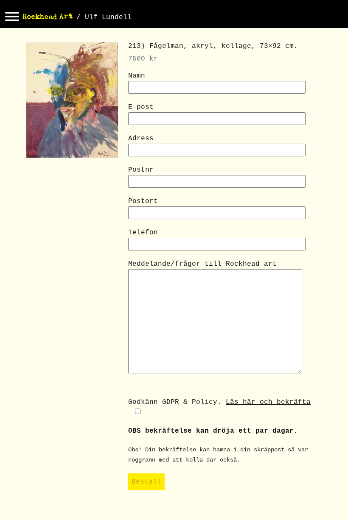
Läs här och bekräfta (268, 402)
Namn (136, 76)
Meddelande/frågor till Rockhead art (202, 264)
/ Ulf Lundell (104, 17)
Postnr (141, 170)
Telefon (143, 232)
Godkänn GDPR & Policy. (219, 402)
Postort (143, 201)
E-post (141, 107)
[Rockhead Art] (47, 17)
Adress (141, 138)
